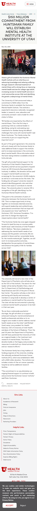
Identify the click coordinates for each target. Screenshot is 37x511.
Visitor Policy (7, 440)
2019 (30, 14)
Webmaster (7, 460)
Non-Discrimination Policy (11, 454)
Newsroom (6, 419)
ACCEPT (9, 505)
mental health (7, 386)
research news (12, 384)
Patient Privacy (8, 437)
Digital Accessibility (9, 445)
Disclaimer (6, 442)
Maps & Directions (9, 416)
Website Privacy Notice (10, 448)
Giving (5, 413)
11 (34, 14)
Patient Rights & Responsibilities (14, 434)
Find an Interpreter (9, 407)
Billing (5, 404)
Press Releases (22, 14)
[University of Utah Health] (8, 4)
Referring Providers (9, 421)
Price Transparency (9, 431)
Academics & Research (10, 401)
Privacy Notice (7, 500)
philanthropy (25, 384)
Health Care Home (8, 14)
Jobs (4, 410)
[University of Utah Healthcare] (18, 469)
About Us (6, 399)
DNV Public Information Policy (13, 451)
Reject (23, 505)
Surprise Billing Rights (10, 457)
